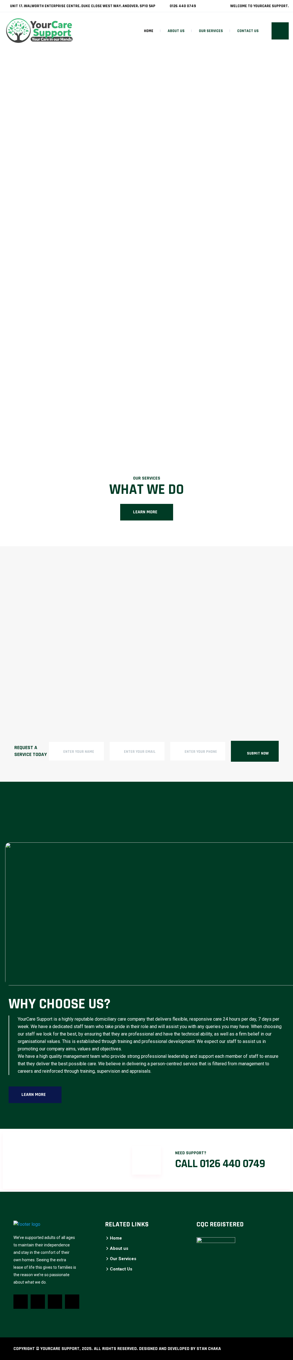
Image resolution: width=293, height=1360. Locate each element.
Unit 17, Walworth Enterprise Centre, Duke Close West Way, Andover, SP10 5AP (82, 6)
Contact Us (248, 30)
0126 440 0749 (182, 6)
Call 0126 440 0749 (220, 1164)
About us (176, 30)
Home (148, 30)
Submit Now (258, 753)
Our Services (211, 30)
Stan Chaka (209, 1349)
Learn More (145, 512)
